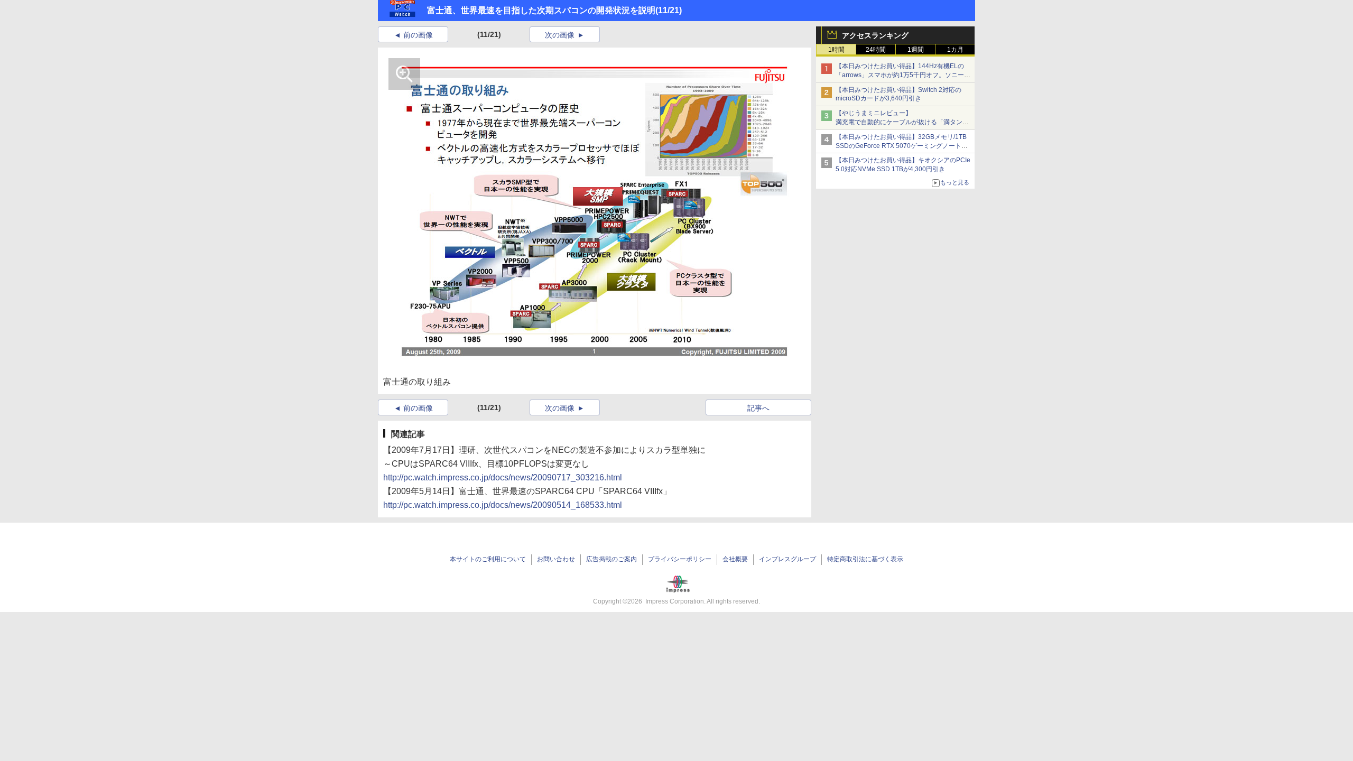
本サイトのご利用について (488, 559)
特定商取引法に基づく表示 (865, 559)
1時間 (836, 49)
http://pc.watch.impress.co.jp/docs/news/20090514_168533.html (502, 504)
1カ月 (955, 49)
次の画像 (559, 35)
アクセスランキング (875, 35)
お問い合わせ (556, 559)
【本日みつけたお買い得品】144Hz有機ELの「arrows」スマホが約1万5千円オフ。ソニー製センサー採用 (903, 75)
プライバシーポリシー (679, 559)
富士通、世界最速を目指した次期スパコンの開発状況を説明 (541, 10)
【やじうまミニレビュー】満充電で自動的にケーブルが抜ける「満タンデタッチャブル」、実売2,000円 (902, 122)
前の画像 (418, 35)
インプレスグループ (787, 559)
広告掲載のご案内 (611, 559)
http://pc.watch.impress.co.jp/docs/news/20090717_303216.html (502, 477)
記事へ (758, 408)
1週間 (915, 49)
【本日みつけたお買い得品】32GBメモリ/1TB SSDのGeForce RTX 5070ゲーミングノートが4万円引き (903, 146)
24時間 (876, 49)
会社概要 (735, 559)
